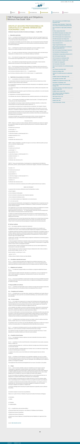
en (72, 1)
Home (66, 1)
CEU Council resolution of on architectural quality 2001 (63, 66)
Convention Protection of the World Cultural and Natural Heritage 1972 (62, 88)
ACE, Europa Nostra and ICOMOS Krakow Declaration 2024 (61, 21)
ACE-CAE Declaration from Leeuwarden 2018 (62, 40)
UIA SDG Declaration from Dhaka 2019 (61, 38)
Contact (66, 12)
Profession (44, 12)
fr (68, 1)
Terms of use (17, 443)
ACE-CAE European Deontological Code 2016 (62, 50)
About (13, 12)
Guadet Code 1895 (56, 100)
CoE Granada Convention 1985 (59, 78)
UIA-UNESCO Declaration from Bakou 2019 (62, 33)
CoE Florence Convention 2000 (59, 69)
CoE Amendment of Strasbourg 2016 (60, 52)
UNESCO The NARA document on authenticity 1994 (62, 74)
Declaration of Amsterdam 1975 (59, 82)
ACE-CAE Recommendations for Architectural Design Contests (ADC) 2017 (62, 47)
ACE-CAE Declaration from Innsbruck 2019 (62, 36)
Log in (62, 1)
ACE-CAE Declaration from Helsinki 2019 (61, 35)
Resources (55, 12)
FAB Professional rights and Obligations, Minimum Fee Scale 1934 (61, 93)
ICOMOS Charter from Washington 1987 (61, 76)
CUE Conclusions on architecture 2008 (61, 58)
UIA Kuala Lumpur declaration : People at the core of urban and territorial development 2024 (62, 25)
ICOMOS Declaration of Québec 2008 (60, 60)
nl (70, 1)
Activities (22, 12)
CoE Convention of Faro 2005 (59, 64)
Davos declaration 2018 (57, 42)
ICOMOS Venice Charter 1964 (59, 91)
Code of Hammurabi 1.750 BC (59, 102)
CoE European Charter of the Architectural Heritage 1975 (61, 85)
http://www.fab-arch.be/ (16, 423)
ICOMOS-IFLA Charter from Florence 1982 (61, 80)
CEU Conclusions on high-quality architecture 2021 (62, 28)
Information (33, 12)
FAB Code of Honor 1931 (58, 96)
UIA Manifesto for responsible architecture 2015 (62, 54)
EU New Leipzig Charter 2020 (59, 31)
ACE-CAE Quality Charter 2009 (59, 56)
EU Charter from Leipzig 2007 (59, 62)
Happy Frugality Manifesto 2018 (59, 44)
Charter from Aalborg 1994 (58, 71)
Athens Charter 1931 (57, 98)
